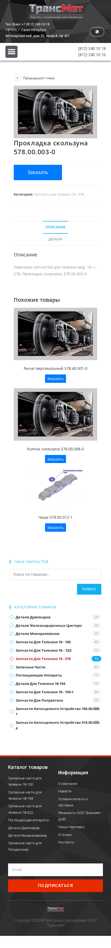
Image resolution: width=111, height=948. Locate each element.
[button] (97, 31)
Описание (55, 227)
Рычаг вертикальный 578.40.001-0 (55, 368)
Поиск (89, 589)
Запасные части (30, 667)
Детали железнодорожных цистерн (49, 625)
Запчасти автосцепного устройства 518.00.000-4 (58, 725)
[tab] (56, 227)
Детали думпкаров (33, 617)
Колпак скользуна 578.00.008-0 (55, 448)
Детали (55, 239)
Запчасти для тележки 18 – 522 (43, 650)
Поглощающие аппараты (39, 675)
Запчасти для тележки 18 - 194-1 (45, 691)
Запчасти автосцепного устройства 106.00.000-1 (58, 711)
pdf (62, 819)
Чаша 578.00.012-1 (55, 517)
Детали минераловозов (37, 633)
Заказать (55, 378)
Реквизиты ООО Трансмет (79, 813)
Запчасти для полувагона (39, 700)
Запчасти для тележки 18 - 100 (43, 641)
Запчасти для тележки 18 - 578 (59, 194)
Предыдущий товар (38, 78)
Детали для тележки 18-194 (40, 683)
